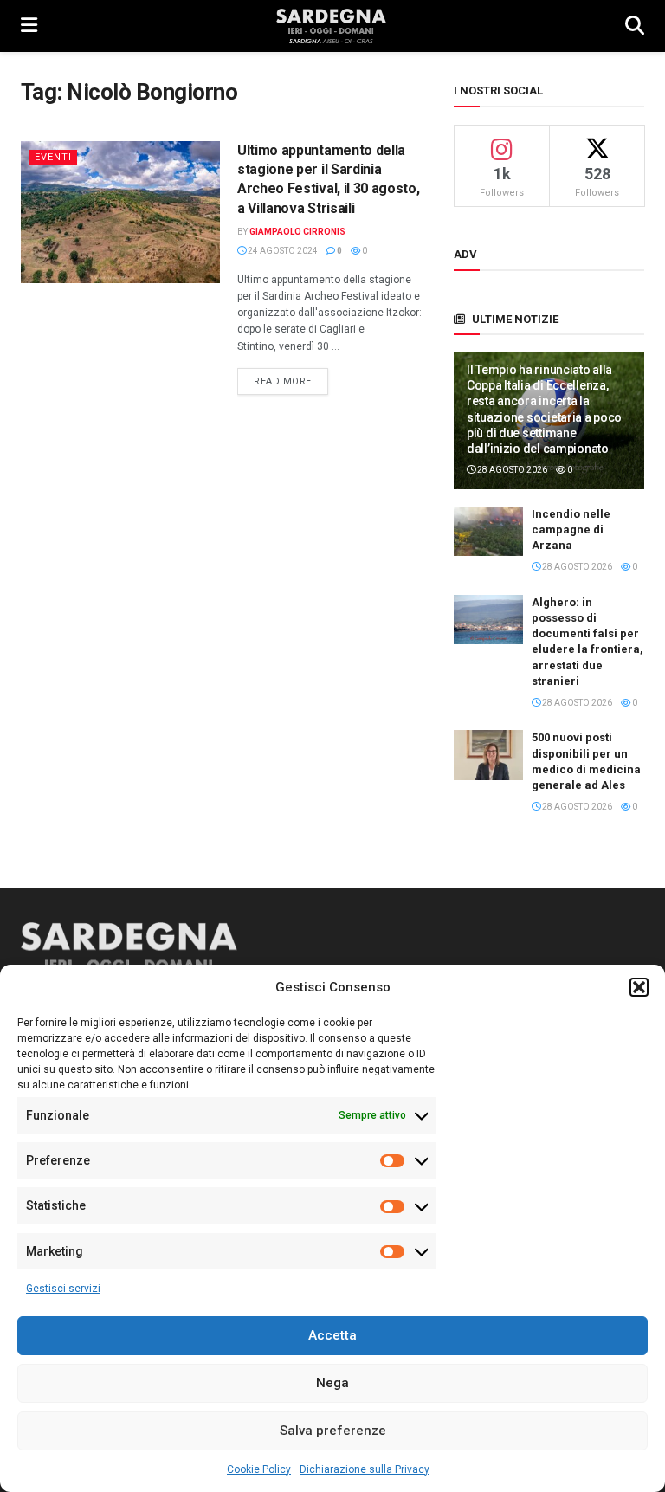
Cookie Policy (259, 1469)
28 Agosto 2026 (511, 470)
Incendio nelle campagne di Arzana (571, 529)
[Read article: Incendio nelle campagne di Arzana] (488, 531)
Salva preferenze (333, 1430)
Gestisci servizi (63, 1288)
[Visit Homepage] (331, 26)
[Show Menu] (29, 26)
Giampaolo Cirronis (297, 231)
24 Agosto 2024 (282, 250)
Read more (291, 381)
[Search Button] (634, 26)
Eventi (53, 157)
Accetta (332, 1335)
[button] (639, 987)
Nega (332, 1383)
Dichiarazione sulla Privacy (364, 1469)
